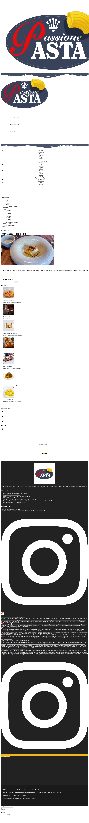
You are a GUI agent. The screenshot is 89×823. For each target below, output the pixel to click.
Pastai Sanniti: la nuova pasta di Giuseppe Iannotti (14, 420)
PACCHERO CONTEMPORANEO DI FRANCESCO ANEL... (14, 349)
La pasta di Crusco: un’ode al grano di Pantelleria (14, 414)
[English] (2, 188)
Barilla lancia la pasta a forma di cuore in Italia (13, 411)
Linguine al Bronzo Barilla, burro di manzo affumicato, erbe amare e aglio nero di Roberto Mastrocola (25, 417)
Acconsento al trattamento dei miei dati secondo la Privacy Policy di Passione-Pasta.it (45, 450)
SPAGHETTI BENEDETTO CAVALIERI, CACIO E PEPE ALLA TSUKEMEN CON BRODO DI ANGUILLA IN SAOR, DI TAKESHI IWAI (35, 267)
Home (2, 230)
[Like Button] (1, 275)
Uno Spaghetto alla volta (8, 421)
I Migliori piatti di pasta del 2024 (10, 412)
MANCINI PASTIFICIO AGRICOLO (10, 333)
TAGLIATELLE (6, 382)
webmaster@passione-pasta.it (28, 798)
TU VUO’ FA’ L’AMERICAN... (8, 399)
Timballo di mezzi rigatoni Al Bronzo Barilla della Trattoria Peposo (18, 416)
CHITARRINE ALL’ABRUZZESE (9, 300)
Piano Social (15, 798)
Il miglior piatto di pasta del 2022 (10, 366)
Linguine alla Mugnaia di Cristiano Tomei (12, 419)
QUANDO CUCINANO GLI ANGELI (10, 403)
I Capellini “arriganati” (8, 415)
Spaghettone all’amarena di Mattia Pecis (12, 422)
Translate (11, 814)
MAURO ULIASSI (6, 316)
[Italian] (1, 188)
